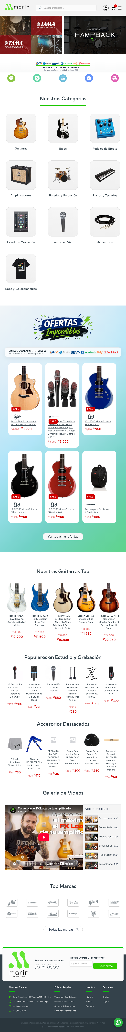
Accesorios (105, 242)
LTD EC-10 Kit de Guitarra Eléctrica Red (61, 511)
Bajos (63, 148)
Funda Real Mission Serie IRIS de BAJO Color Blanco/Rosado (73, 757)
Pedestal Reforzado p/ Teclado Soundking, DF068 (92, 690)
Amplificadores (20, 195)
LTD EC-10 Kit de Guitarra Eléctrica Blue (98, 423)
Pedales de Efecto (105, 148)
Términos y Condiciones (58, 1023)
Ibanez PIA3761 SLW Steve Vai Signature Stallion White (17, 620)
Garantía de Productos (96, 1023)
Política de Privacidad (77, 1023)
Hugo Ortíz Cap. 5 (105, 855)
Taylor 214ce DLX (106, 864)
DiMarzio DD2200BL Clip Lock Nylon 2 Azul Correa (34, 764)
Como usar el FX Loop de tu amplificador (105, 818)
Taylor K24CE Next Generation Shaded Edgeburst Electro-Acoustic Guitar (109, 622)
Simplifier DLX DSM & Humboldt (105, 845)
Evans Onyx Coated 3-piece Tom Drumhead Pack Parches (92, 757)
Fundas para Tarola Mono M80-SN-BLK (98, 511)
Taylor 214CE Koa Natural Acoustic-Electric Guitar (23, 423)
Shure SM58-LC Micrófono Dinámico (53, 687)
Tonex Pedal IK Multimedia (105, 827)
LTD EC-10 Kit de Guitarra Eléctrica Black (24, 511)
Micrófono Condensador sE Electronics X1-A (111, 689)
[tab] (102, 818)
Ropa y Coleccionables (21, 289)
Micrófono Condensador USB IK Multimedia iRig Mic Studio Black (34, 692)
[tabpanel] (44, 837)
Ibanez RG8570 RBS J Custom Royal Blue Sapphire (40, 620)
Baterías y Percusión (63, 195)
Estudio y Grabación (21, 242)
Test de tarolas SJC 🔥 (106, 836)
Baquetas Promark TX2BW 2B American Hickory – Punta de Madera (111, 760)
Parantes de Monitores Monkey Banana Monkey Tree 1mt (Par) (72, 692)
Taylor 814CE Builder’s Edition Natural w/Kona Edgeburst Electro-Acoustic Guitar (63, 622)
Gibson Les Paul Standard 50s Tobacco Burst (86, 618)
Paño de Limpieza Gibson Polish (15, 762)
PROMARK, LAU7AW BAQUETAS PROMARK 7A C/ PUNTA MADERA (53, 759)
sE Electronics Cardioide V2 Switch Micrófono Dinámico (15, 690)
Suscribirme (105, 966)
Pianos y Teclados (105, 195)
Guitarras (21, 148)
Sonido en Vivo (62, 242)
